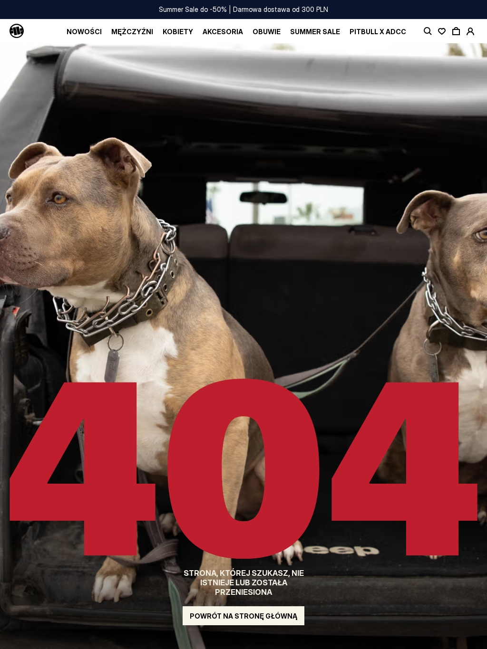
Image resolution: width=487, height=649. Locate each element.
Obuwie (267, 31)
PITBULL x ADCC (378, 31)
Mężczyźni (132, 31)
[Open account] (470, 31)
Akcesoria (223, 31)
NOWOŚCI (84, 31)
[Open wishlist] (442, 31)
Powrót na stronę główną (243, 616)
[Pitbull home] (17, 31)
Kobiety (178, 31)
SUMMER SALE (315, 31)
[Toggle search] (427, 31)
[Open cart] (456, 31)
